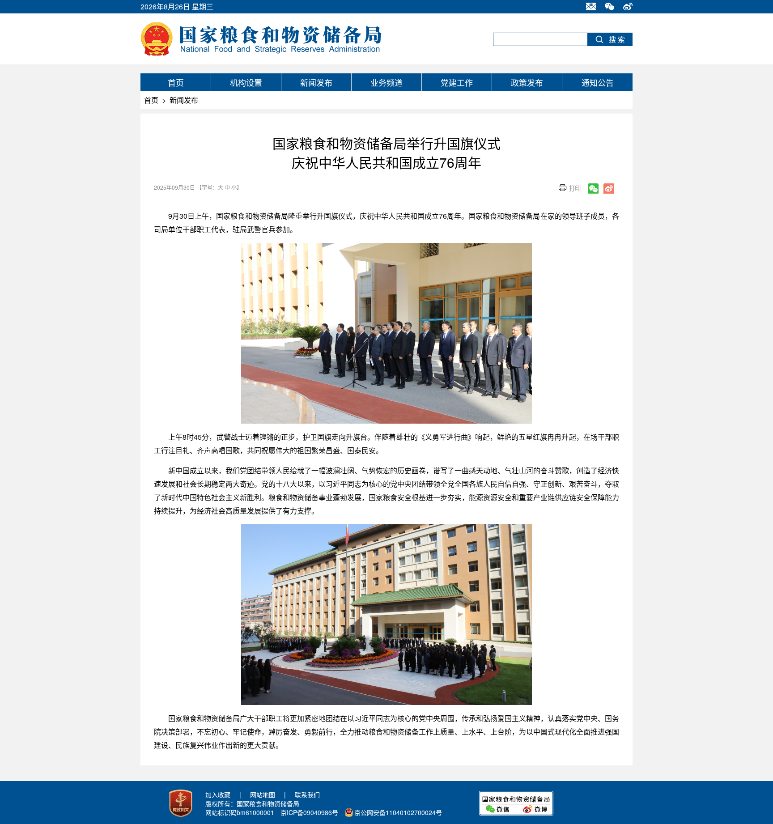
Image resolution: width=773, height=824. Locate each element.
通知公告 (598, 82)
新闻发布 (316, 82)
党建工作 (457, 82)
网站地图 (262, 794)
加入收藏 (217, 794)
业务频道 (386, 82)
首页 (176, 82)
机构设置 (246, 82)
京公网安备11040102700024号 (398, 812)
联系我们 (307, 794)
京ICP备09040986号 (309, 812)
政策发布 (527, 82)
